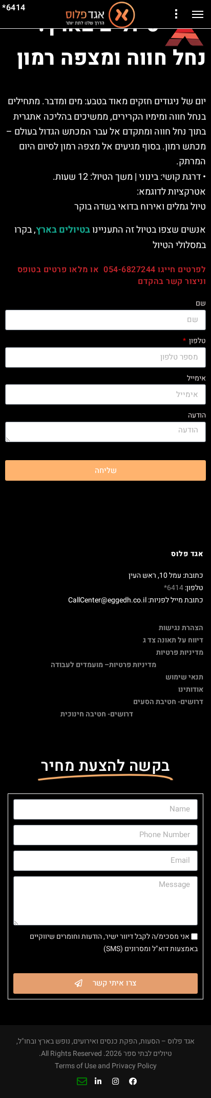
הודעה (197, 415)
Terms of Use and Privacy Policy (106, 1066)
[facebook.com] (132, 1081)
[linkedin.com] (98, 1081)
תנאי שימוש (184, 677)
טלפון (196, 340)
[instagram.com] (115, 1081)
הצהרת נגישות (181, 627)
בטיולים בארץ (63, 230)
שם (201, 303)
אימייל (196, 378)
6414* (173, 587)
